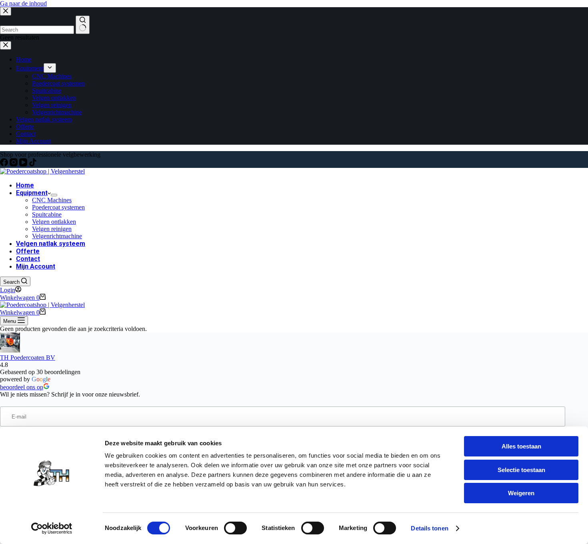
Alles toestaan (521, 446)
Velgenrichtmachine (57, 236)
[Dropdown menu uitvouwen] (54, 195)
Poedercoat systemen (58, 207)
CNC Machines (52, 200)
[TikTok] (33, 164)
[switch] (235, 528)
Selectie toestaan (521, 469)
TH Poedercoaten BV (27, 357)
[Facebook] (5, 164)
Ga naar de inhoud (23, 3)
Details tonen (429, 528)
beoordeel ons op (21, 387)
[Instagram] (14, 164)
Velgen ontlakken (54, 221)
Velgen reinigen (52, 228)
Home (25, 185)
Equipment (32, 193)
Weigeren (521, 493)
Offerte (28, 251)
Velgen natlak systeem (50, 243)
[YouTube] (24, 164)
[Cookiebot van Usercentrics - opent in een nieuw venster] (52, 528)
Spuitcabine (47, 214)
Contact (28, 259)
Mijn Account (35, 266)
